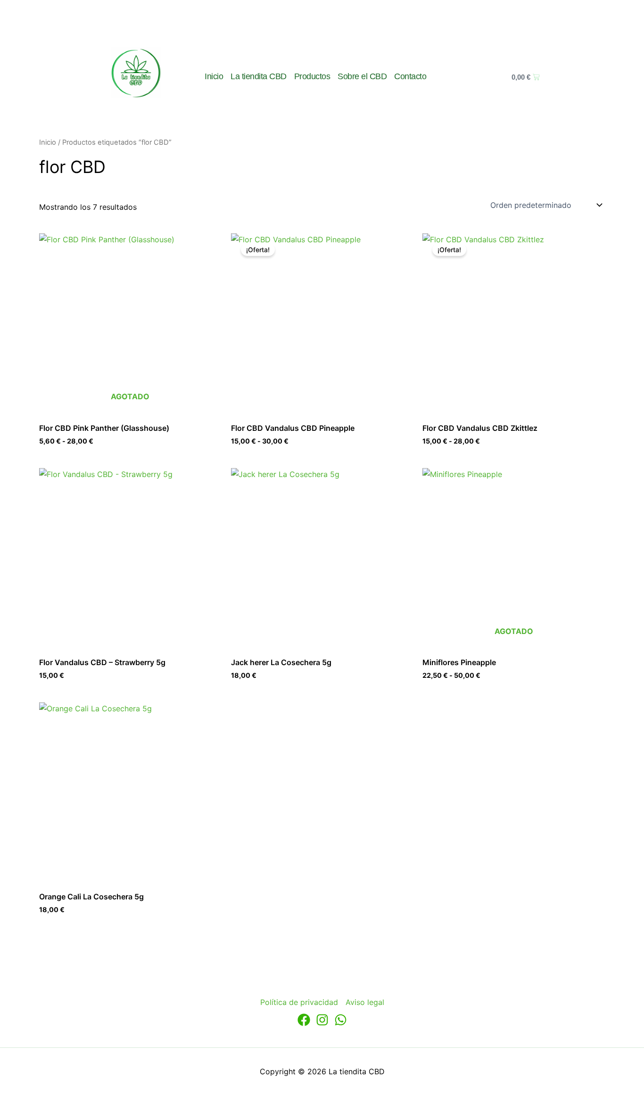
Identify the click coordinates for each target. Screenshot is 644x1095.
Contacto (410, 76)
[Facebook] (303, 1019)
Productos (312, 76)
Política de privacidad (299, 1002)
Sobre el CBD (362, 76)
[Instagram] (322, 1019)
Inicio (214, 76)
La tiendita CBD (259, 76)
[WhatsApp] (340, 1019)
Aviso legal (365, 1002)
